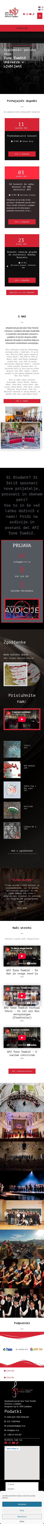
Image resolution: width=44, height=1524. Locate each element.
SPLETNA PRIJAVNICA (22, 591)
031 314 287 (22, 576)
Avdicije (22, 28)
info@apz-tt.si (22, 562)
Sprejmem (22, 1504)
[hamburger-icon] (39, 16)
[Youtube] (30, 14)
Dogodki (11, 1489)
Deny (22, 1510)
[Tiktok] (33, 14)
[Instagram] (27, 14)
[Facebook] (24, 14)
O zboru (11, 1484)
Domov (22, 1521)
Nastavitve (22, 1517)
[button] (22, 154)
